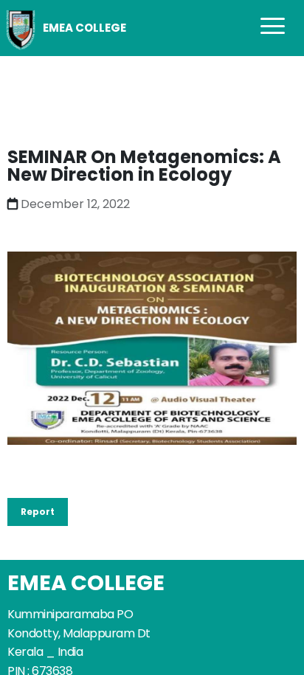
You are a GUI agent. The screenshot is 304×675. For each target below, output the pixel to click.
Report (38, 511)
